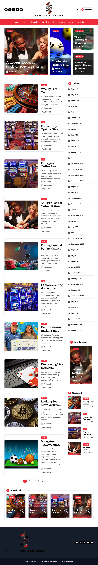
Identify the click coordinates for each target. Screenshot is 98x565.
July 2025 (74, 135)
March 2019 (75, 319)
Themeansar (69, 561)
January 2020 (76, 278)
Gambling (45, 22)
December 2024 (77, 158)
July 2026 (74, 95)
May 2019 (74, 307)
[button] (46, 51)
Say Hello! (80, 22)
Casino (10, 31)
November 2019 (77, 284)
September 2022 (77, 181)
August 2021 (75, 221)
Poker (24, 22)
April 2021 (74, 233)
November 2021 (77, 215)
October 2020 (76, 238)
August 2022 (75, 187)
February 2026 (76, 123)
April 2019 (74, 313)
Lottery (71, 22)
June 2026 (75, 100)
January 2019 (76, 330)
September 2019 (77, 296)
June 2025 (75, 141)
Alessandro (13, 71)
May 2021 (74, 227)
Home (16, 22)
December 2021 (77, 210)
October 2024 (76, 169)
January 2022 (76, 204)
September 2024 (77, 175)
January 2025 (76, 152)
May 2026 (74, 106)
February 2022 (76, 198)
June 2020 (75, 261)
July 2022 (74, 192)
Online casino (33, 22)
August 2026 (75, 89)
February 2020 (76, 273)
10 (38, 481)
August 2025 (75, 129)
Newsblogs (57, 561)
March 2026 (75, 118)
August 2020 (75, 250)
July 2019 (74, 302)
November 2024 (77, 164)
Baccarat (62, 22)
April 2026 (74, 112)
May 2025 (74, 146)
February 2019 (76, 325)
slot (54, 22)
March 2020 (75, 267)
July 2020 (74, 256)
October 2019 (76, 290)
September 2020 (77, 244)
